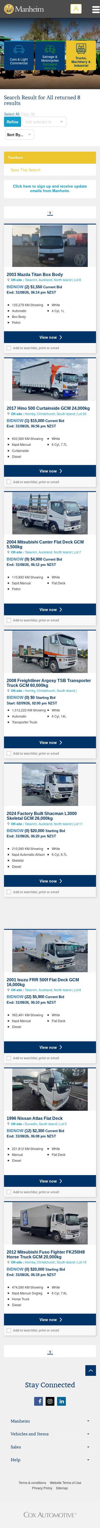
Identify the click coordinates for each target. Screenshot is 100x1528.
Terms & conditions (32, 1482)
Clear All (28, 114)
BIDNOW (15, 287)
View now (48, 337)
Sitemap (62, 1488)
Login (76, 9)
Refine (12, 121)
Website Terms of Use (65, 1482)
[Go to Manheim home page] (24, 9)
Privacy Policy (42, 1488)
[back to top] (90, 1370)
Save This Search (26, 169)
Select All (11, 114)
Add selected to (39, 121)
